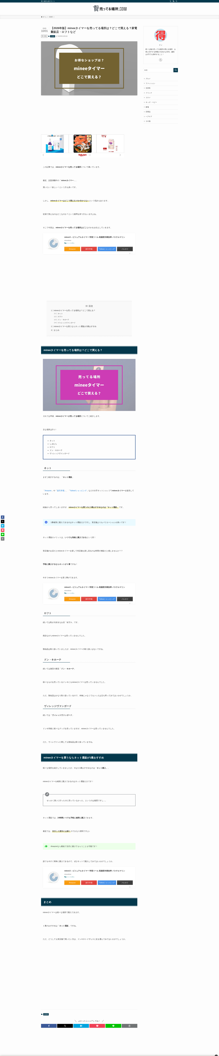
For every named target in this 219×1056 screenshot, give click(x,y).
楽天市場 (60, 491)
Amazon (48, 491)
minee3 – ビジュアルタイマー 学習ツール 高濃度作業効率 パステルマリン (94, 237)
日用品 (148, 112)
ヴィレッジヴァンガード (67, 323)
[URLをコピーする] (129, 1026)
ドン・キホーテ (63, 320)
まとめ (56, 330)
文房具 (53, 36)
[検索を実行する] (175, 70)
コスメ (148, 97)
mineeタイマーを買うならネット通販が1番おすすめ (75, 326)
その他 (148, 121)
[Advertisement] (89, 115)
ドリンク (149, 93)
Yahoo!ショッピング (78, 491)
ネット (60, 313)
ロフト (60, 316)
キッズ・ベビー (151, 102)
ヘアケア (149, 116)
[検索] (176, 1)
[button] (49, 1026)
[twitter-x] (170, 1)
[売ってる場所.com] (109, 8)
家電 (147, 107)
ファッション (150, 83)
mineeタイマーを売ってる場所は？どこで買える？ (74, 310)
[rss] (173, 1)
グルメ (148, 78)
